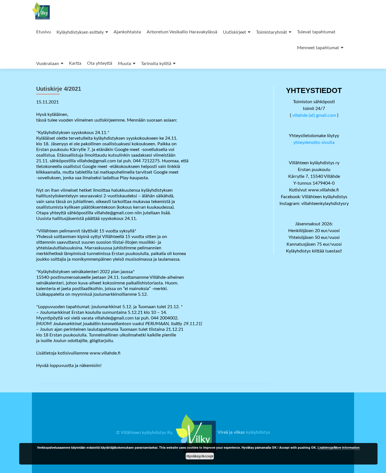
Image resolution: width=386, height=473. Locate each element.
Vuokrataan (47, 63)
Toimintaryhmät (271, 32)
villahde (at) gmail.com (314, 115)
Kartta (75, 63)
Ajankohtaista (127, 32)
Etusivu (43, 32)
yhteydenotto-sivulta (314, 142)
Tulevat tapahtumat (316, 32)
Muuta (124, 63)
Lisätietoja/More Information (339, 447)
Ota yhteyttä (99, 63)
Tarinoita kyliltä (156, 63)
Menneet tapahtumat (318, 48)
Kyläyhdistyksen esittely (80, 32)
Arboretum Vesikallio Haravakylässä (182, 32)
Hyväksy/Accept (200, 456)
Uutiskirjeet (234, 32)
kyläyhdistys (258, 432)
